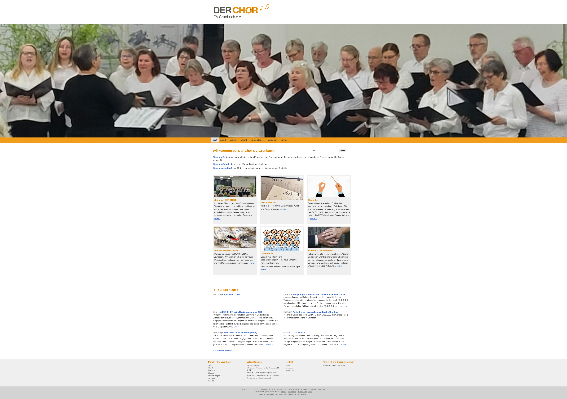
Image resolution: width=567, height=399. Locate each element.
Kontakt (284, 140)
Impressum (289, 368)
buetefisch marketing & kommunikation (273, 394)
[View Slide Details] (283, 80)
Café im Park (295, 333)
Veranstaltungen (257, 140)
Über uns (233, 140)
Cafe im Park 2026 (226, 294)
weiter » (344, 306)
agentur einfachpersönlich (298, 394)
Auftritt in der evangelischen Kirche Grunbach (311, 312)
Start (215, 140)
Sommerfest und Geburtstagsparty (235, 333)
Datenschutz (289, 370)
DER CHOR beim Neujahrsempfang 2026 (237, 312)
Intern (310, 392)
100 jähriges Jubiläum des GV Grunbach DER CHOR (314, 294)
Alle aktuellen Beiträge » (223, 351)
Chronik (244, 140)
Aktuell (223, 140)
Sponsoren (272, 140)
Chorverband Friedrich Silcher (334, 365)
